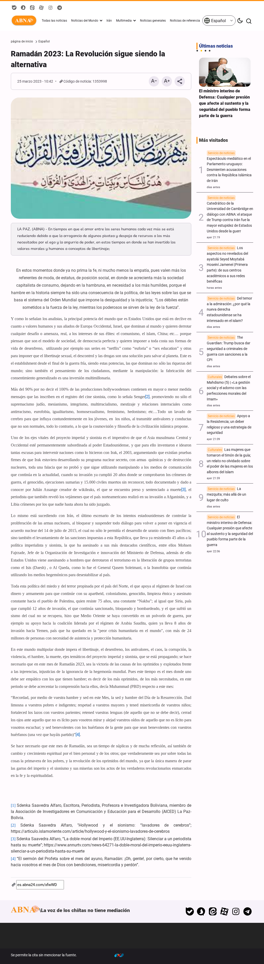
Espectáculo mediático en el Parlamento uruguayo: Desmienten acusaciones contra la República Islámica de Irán (229, 167)
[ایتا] (213, 911)
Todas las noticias (54, 20)
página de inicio (22, 41)
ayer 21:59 (213, 478)
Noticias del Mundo (84, 20)
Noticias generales (153, 20)
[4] (78, 734)
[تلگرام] (247, 911)
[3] (183, 489)
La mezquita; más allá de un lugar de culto (226, 494)
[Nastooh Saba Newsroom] (121, 955)
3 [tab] (205, 50)
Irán (109, 20)
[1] (13, 805)
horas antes (214, 288)
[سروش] (201, 911)
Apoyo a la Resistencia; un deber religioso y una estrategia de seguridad (229, 424)
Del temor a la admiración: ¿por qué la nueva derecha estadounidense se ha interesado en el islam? (229, 309)
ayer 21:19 (213, 237)
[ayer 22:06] (225, 72)
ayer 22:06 (213, 551)
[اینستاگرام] (236, 911)
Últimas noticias (216, 46)
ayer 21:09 (213, 439)
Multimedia (124, 20)
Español (218, 20)
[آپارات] (224, 911)
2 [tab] (201, 50)
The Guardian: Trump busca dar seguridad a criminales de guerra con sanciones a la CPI (228, 348)
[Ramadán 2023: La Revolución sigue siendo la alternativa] (101, 158)
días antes (213, 187)
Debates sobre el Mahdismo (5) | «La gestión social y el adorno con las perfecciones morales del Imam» (229, 388)
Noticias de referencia (185, 20)
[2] (147, 396)
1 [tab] (197, 50)
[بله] (189, 911)
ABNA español (25, 20)
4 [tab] (209, 50)
